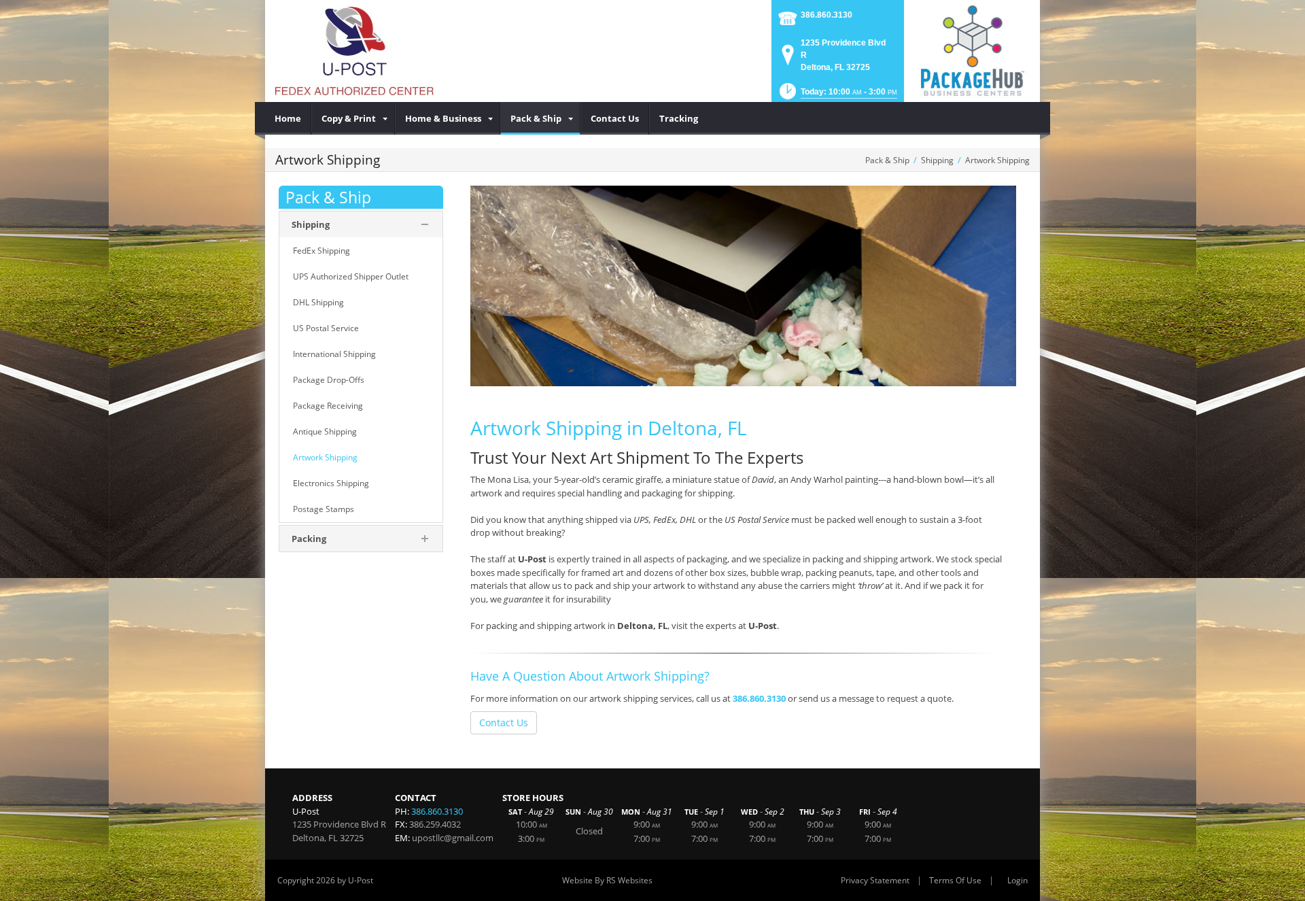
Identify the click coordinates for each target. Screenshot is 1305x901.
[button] (837, 95)
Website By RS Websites (607, 880)
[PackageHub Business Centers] (972, 50)
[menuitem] (288, 118)
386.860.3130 (826, 15)
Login (1017, 880)
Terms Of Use (955, 880)
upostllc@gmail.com (452, 838)
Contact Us (503, 722)
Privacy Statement (875, 880)
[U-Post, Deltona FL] (354, 51)
